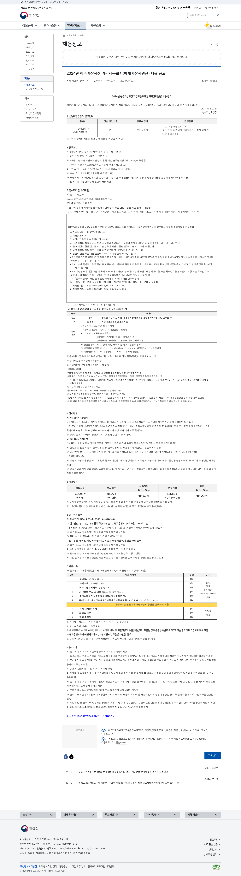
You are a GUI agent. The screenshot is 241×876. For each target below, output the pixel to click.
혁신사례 (30, 65)
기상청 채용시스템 (34, 89)
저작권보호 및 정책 (48, 866)
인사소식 (30, 60)
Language (213, 8)
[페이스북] (66, 756)
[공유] (212, 44)
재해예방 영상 (32, 117)
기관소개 (96, 25)
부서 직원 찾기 (210, 854)
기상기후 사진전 (33, 113)
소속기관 (27, 814)
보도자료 (30, 52)
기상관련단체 (153, 814)
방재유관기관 (70, 814)
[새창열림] (212, 25)
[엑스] (71, 756)
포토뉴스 (30, 47)
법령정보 (30, 104)
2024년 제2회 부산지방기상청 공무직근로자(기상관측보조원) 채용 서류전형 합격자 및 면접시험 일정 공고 (148, 781)
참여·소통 (50, 25)
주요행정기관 (111, 814)
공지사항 (30, 43)
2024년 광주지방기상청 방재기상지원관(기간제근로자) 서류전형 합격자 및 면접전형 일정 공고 (148, 770)
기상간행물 (31, 109)
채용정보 (30, 85)
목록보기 (212, 755)
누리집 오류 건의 (77, 866)
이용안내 (213, 839)
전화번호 (213, 849)
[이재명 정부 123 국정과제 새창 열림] (173, 8)
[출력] (217, 44)
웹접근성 (63, 866)
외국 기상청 (193, 814)
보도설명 (30, 56)
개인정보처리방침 (28, 866)
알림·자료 (73, 25)
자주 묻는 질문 (211, 844)
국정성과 (30, 69)
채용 (82, 35)
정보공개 (27, 25)
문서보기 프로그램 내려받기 (101, 866)
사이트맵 (197, 8)
